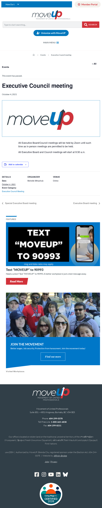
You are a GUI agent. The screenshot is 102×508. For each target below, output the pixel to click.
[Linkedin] (58, 474)
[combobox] (42, 24)
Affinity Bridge (60, 455)
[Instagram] (44, 474)
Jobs (47, 461)
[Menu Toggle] (51, 42)
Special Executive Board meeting (20, 203)
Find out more (53, 356)
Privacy (53, 461)
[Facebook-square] (37, 474)
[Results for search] (42, 29)
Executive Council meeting (61, 55)
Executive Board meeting (85, 203)
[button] (16, 281)
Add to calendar (15, 164)
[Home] (33, 55)
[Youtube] (51, 474)
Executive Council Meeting (13, 191)
